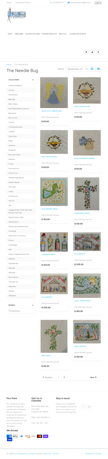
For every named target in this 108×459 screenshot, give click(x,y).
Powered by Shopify (93, 454)
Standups (12, 268)
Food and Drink (14, 168)
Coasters (12, 132)
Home (9, 3)
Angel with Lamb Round (51, 111)
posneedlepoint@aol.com (80, 3)
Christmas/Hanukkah (15, 127)
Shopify (32, 454)
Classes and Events (77, 34)
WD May (11, 291)
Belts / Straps (13, 104)
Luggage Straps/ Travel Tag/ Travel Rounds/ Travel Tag (20, 211)
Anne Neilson (13, 95)
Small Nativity (80, 346)
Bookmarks (12, 113)
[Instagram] (89, 406)
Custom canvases (32, 34)
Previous (48, 377)
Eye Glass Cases (14, 155)
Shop (10, 34)
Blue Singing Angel (49, 209)
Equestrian (12, 150)
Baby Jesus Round (82, 106)
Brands (12, 305)
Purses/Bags (13, 245)
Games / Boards (14, 182)
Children (11, 122)
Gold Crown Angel (82, 301)
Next (92, 377)
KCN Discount (13, 196)
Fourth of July (13, 173)
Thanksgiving (13, 282)
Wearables (12, 296)
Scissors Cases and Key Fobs (19, 254)
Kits (10, 205)
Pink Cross (45, 356)
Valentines (12, 286)
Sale (10, 249)
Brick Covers (13, 118)
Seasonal (12, 259)
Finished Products (49, 34)
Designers (19, 34)
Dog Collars (13, 136)
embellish (12, 145)
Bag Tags (12, 99)
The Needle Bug (14, 311)
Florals (11, 164)
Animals (11, 90)
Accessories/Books (15, 85)
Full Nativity (79, 254)
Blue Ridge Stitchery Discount (19, 109)
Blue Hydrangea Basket (84, 158)
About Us (62, 34)
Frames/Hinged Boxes (16, 178)
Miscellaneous (13, 222)
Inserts (11, 191)
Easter (11, 141)
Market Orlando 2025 (16, 217)
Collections (14, 80)
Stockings (12, 273)
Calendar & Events (23, 3)
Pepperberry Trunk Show (17, 236)
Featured (12, 159)
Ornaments (12, 231)
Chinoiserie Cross (82, 213)
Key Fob (11, 201)
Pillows (11, 240)
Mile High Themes (51, 454)
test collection (13, 277)
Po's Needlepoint (20, 454)
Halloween (12, 187)
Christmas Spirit (48, 254)
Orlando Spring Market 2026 (18, 226)
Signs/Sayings (13, 263)
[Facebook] (83, 406)
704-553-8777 (58, 3)
